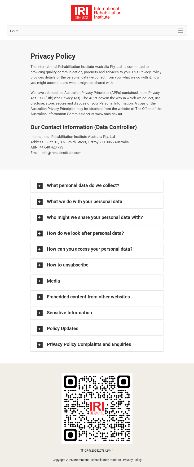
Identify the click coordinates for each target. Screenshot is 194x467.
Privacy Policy (132, 460)
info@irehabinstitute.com (61, 153)
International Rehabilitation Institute (97, 460)
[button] (97, 185)
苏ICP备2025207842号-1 (97, 450)
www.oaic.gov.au (108, 114)
